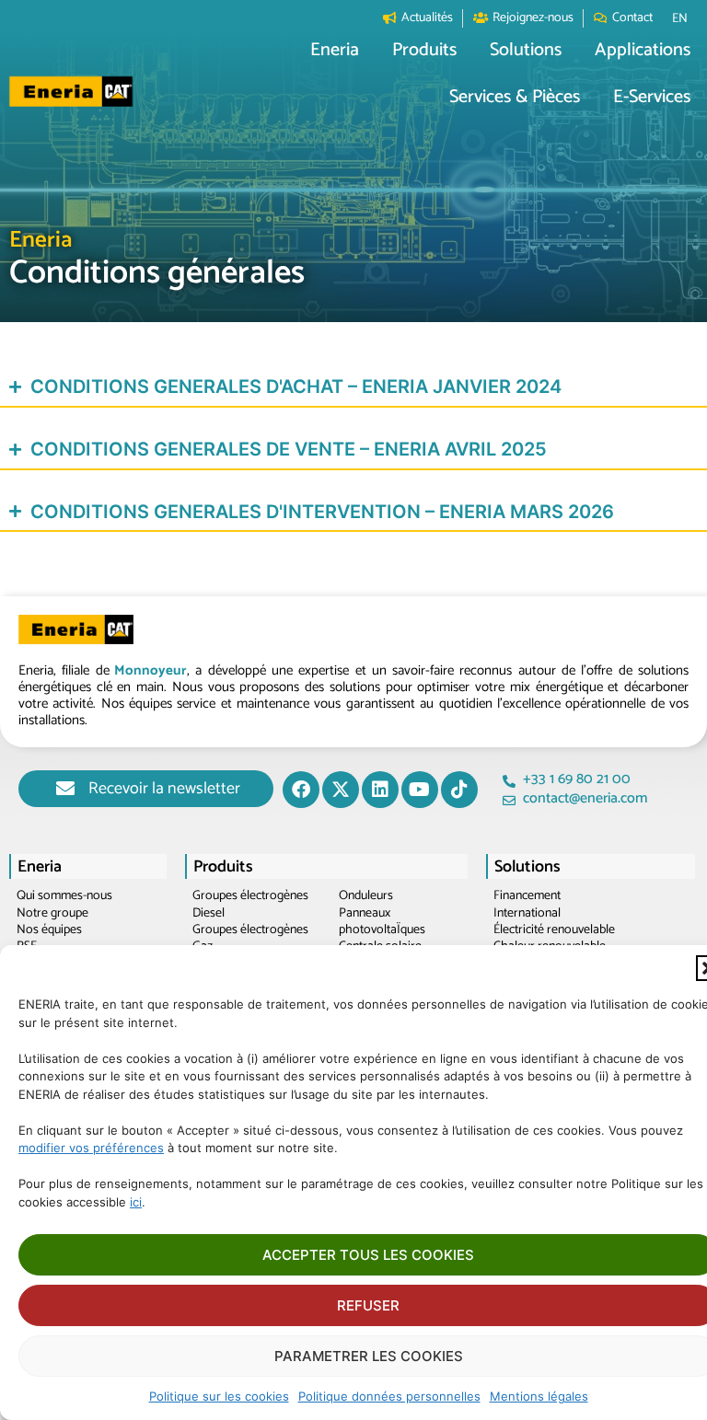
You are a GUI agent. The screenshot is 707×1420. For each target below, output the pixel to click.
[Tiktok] (459, 789)
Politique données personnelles (389, 1396)
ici (136, 1202)
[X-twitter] (340, 789)
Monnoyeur (150, 670)
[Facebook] (301, 789)
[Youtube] (419, 789)
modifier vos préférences (91, 1147)
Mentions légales (539, 1396)
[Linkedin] (380, 789)
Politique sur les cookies (219, 1396)
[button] (334, 51)
